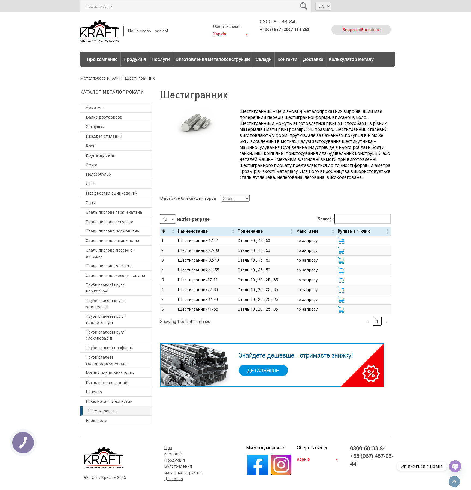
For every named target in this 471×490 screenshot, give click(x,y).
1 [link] (377, 321)
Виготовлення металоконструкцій (213, 59)
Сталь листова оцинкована (112, 240)
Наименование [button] (193, 231)
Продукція (134, 59)
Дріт (90, 183)
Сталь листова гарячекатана (114, 212)
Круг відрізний (100, 155)
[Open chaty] (455, 466)
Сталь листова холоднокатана (115, 275)
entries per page (192, 219)
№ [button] (163, 231)
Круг (90, 145)
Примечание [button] (250, 231)
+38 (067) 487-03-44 (284, 29)
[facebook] (257, 473)
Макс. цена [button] (307, 231)
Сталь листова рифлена (109, 265)
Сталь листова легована (109, 221)
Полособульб (98, 174)
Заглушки (95, 126)
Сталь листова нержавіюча (112, 231)
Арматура (95, 107)
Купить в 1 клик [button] (354, 231)
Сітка (91, 202)
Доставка (313, 59)
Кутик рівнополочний (106, 382)
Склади (264, 59)
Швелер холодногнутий (109, 401)
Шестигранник (103, 410)
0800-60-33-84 (277, 21)
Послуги (161, 59)
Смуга (91, 164)
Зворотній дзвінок (361, 29)
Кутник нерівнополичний (110, 373)
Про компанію (102, 59)
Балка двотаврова (104, 117)
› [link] (386, 321)
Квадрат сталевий (104, 136)
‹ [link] (368, 321)
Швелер (94, 391)
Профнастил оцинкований (112, 193)
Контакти (287, 59)
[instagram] (281, 473)
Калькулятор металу (351, 59)
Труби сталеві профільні (109, 347)
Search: (325, 218)
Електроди (96, 420)
